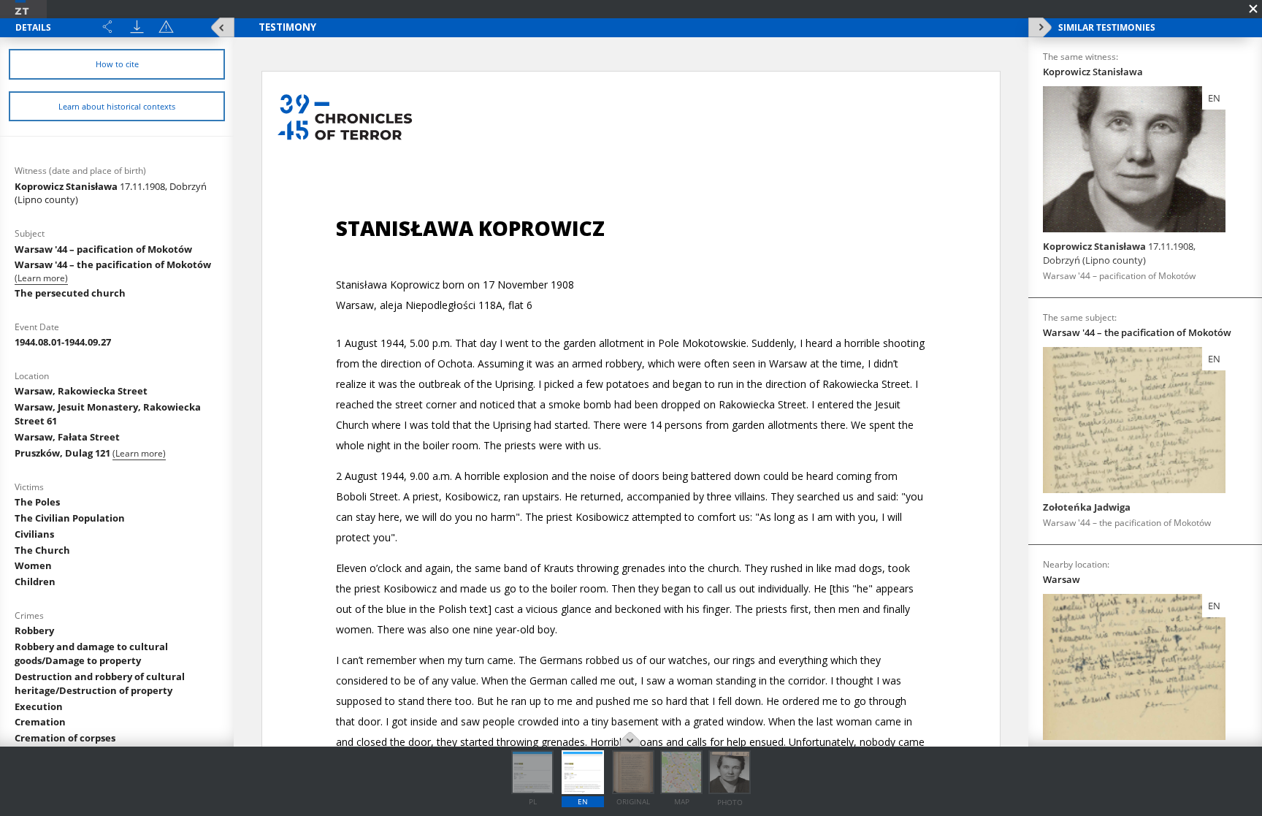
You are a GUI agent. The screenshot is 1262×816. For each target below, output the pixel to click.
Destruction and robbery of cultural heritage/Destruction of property (100, 683)
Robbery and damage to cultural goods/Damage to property (91, 653)
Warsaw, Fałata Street (67, 436)
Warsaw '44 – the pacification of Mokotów (113, 264)
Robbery (34, 630)
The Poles (37, 501)
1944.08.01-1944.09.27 (63, 341)
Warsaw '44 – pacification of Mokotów (103, 249)
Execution (39, 706)
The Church (42, 550)
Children (35, 581)
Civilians (34, 534)
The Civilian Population (70, 518)
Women (33, 565)
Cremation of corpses (65, 737)
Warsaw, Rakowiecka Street (81, 390)
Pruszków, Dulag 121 (63, 453)
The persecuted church (70, 293)
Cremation (40, 721)
